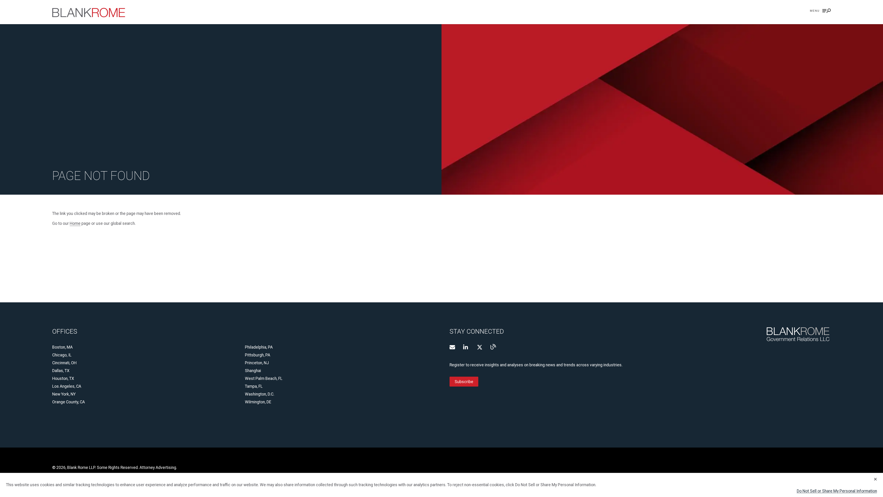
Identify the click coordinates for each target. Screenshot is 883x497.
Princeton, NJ (257, 363)
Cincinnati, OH (64, 363)
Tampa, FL (254, 386)
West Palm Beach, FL (263, 378)
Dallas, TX (60, 370)
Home (75, 223)
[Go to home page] (88, 12)
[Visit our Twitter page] (479, 347)
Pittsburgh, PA (257, 355)
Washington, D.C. (259, 394)
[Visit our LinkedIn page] (466, 347)
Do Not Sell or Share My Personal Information (837, 491)
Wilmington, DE (258, 402)
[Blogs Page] (493, 347)
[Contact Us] (452, 347)
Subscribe (464, 381)
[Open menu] (820, 11)
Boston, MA (62, 347)
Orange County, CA (68, 402)
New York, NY (64, 394)
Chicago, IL (62, 355)
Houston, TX (63, 378)
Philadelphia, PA (259, 347)
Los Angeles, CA (66, 386)
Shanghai (253, 370)
